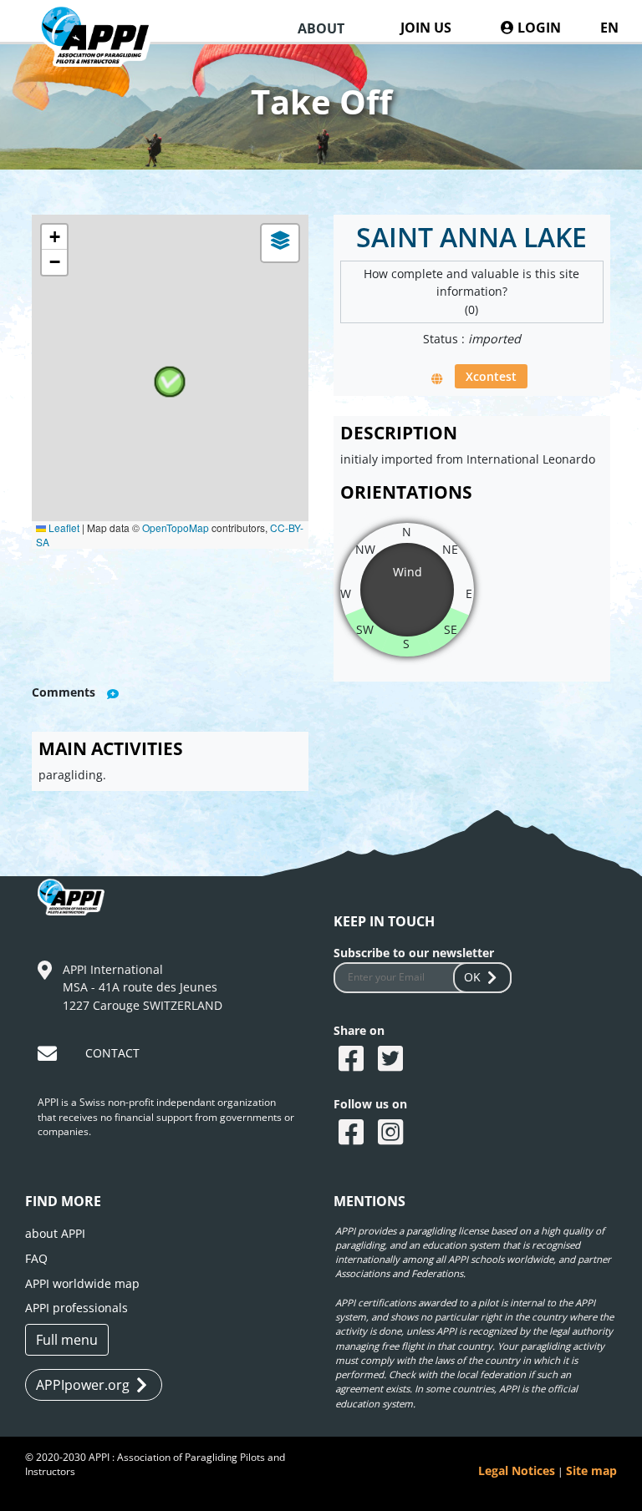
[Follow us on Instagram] (392, 1133)
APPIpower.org (83, 1385)
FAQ (36, 1258)
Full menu (67, 1340)
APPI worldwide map (82, 1283)
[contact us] (49, 1056)
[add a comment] (112, 694)
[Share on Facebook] (353, 1060)
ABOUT (321, 28)
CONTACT (112, 1053)
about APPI (55, 1233)
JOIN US (425, 27)
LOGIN (537, 27)
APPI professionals (76, 1308)
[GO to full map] (437, 378)
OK (472, 977)
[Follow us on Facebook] (353, 1133)
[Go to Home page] (105, 51)
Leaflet (62, 527)
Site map (591, 1470)
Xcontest (491, 376)
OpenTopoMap (175, 527)
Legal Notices (516, 1470)
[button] (169, 381)
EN (609, 27)
